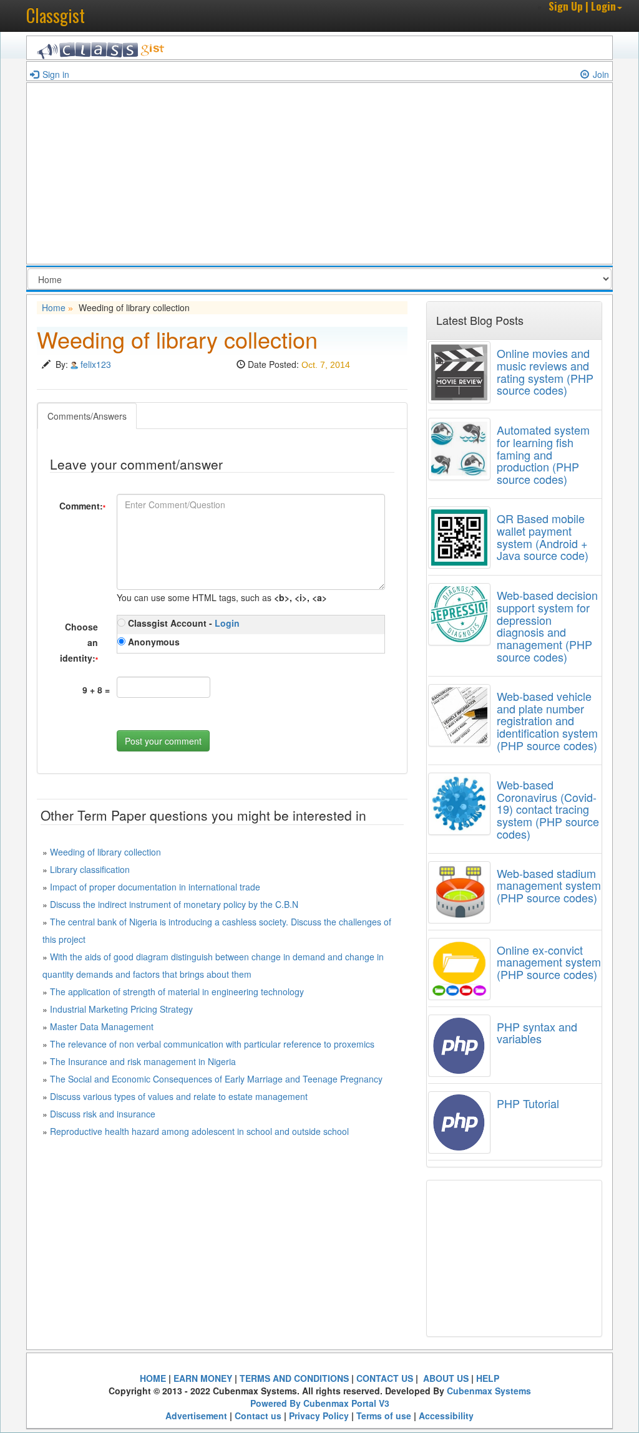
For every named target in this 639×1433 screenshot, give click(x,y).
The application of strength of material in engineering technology (177, 991)
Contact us (258, 1415)
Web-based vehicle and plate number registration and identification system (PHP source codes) (547, 720)
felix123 (95, 364)
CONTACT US (384, 1378)
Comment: (82, 505)
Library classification (90, 869)
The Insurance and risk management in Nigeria (143, 1061)
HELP (487, 1378)
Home (54, 307)
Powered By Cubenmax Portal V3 (319, 1403)
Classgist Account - (182, 623)
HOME (153, 1378)
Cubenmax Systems (489, 1390)
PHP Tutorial (528, 1103)
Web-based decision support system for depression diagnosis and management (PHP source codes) (547, 626)
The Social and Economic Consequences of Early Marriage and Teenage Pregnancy (216, 1079)
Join (601, 74)
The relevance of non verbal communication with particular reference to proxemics (212, 1044)
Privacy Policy (319, 1415)
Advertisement (196, 1415)
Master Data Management (102, 1026)
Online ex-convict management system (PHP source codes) (549, 962)
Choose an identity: (79, 642)
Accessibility (446, 1415)
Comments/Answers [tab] (87, 416)
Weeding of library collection (105, 852)
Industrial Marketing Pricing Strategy (121, 1009)
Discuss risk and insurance (102, 1113)
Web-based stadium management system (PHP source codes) (549, 885)
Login (227, 623)
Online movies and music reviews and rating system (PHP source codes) (545, 371)
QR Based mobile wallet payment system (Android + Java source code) (542, 536)
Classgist (55, 15)
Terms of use (383, 1415)
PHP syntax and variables (537, 1032)
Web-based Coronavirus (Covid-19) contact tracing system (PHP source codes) (548, 809)
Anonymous (152, 641)
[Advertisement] (319, 176)
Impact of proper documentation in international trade (155, 887)
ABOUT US (445, 1378)
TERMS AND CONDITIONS (294, 1378)
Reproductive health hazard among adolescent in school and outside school (199, 1131)
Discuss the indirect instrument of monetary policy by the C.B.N (174, 904)
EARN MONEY (202, 1378)
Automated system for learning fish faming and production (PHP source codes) (543, 454)
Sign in (55, 74)
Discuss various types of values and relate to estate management (179, 1096)
